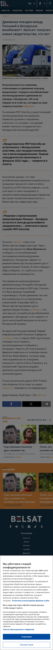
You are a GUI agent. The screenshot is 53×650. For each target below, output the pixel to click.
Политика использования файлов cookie (30, 600)
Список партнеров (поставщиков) (18, 629)
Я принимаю (26, 637)
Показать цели (26, 645)
